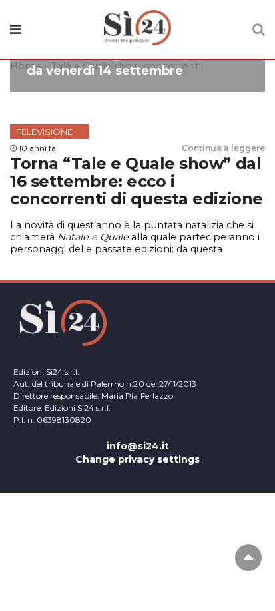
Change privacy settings (137, 459)
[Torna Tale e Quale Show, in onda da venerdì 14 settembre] (137, 85)
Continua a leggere (223, 148)
